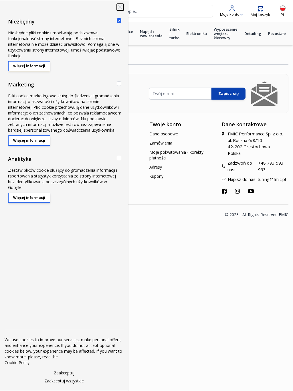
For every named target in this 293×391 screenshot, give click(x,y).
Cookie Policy (17, 362)
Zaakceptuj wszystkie (64, 381)
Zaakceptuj (64, 373)
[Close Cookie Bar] (120, 7)
